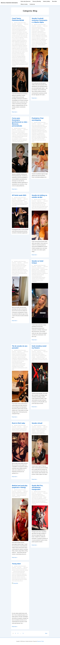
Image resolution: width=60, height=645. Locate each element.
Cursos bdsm (14, 141)
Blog (22, 25)
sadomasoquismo (20, 367)
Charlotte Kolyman (21, 357)
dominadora (17, 41)
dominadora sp (15, 45)
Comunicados (14, 26)
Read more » (14, 111)
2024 (34, 125)
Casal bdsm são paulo (21, 33)
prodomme (39, 137)
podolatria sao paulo (19, 272)
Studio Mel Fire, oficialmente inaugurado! (37, 487)
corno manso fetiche (41, 32)
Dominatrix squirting (16, 48)
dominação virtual (35, 433)
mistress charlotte (36, 502)
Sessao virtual (43, 433)
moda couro (17, 204)
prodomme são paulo (16, 61)
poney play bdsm (17, 273)
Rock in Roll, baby (18, 423)
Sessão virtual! (37, 423)
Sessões (24, 28)
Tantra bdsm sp (22, 64)
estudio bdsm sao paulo (39, 499)
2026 (14, 25)
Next (46, 633)
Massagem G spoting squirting (18, 53)
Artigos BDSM (17, 25)
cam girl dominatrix (40, 432)
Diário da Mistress (21, 26)
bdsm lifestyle (39, 129)
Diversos (14, 28)
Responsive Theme (40, 641)
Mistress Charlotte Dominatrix (9, 2)
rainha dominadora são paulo (18, 579)
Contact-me (32, 4)
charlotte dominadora (16, 574)
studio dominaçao (43, 502)
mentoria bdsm (20, 141)
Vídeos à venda (24, 4)
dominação (14, 40)
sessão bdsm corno (40, 43)
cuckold (25, 37)
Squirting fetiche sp (24, 63)
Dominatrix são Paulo (40, 134)
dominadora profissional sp (20, 44)
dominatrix (20, 45)
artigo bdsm (19, 29)
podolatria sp (23, 578)
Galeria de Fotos (19, 28)
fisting (13, 496)
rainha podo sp (24, 273)
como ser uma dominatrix (22, 140)
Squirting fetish (15, 64)
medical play (17, 496)
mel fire (36, 206)
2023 (14, 200)
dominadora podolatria (41, 130)
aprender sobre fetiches (22, 136)
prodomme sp (23, 61)
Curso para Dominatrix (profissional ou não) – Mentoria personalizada (20, 122)
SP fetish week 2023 (19, 195)
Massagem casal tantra (20, 52)
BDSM (23, 29)
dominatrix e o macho (40, 38)
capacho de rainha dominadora (18, 572)
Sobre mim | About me (25, 1)
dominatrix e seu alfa (36, 39)
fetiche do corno (19, 49)
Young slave (16, 564)
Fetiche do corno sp (22, 51)
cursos (19, 132)
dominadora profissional (37, 273)
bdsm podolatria (21, 571)
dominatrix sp (45, 273)
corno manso (34, 31)
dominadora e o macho (36, 34)
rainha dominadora (16, 63)
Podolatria (34, 137)
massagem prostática (16, 55)
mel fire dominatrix (42, 206)
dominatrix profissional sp (19, 203)
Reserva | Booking (37, 1)
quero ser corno (39, 42)
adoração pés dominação (42, 126)
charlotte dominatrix (19, 37)
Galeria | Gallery (46, 1)
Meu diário (54, 1)
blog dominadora (19, 30)
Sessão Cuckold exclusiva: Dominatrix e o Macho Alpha (39, 20)
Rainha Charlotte (38, 138)
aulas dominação (15, 137)
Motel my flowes (41, 358)
